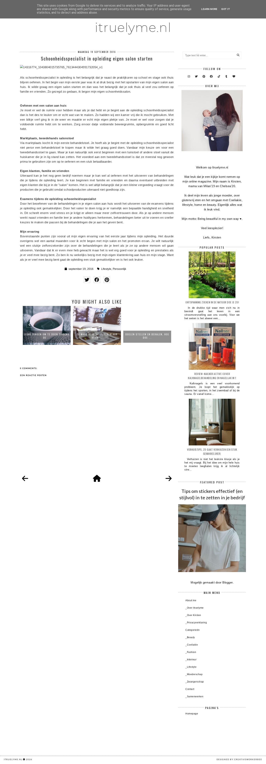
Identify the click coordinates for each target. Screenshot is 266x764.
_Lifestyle (190, 667)
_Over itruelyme (194, 607)
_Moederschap (194, 674)
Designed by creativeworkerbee (239, 759)
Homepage (191, 713)
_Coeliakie (191, 644)
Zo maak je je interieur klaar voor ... (97, 336)
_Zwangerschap (194, 681)
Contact (189, 689)
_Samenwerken (194, 696)
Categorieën (192, 630)
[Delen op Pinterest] (106, 279)
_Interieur (190, 659)
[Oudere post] (169, 479)
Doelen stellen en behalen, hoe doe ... (147, 336)
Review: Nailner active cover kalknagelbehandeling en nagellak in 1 (212, 376)
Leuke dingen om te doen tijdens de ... (47, 336)
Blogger (227, 582)
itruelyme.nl (133, 27)
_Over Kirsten (193, 615)
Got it (225, 9)
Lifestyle (106, 268)
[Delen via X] (87, 279)
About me (190, 600)
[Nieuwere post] (25, 479)
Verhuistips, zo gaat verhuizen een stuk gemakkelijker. (212, 451)
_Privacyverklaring (196, 622)
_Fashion (190, 652)
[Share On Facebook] (96, 279)
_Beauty (190, 637)
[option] (47, 325)
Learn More (209, 9)
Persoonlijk (119, 268)
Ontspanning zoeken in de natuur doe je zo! (212, 302)
